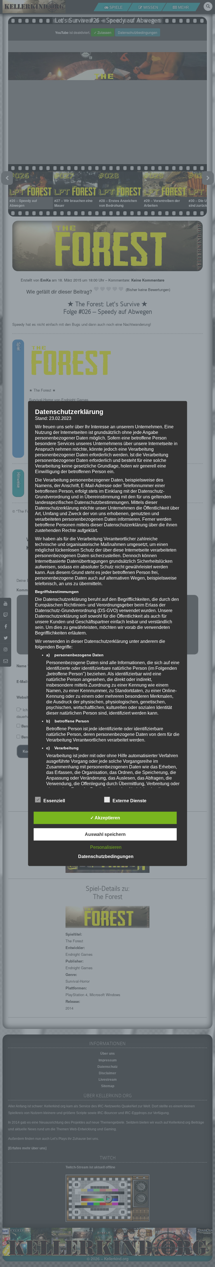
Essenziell (54, 800)
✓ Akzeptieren (105, 817)
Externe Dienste (129, 800)
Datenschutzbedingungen (106, 856)
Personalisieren (105, 847)
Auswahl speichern (105, 834)
